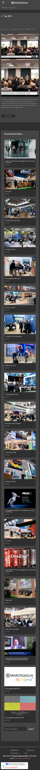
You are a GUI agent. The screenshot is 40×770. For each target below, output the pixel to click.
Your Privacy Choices (16, 764)
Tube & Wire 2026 (10, 452)
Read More (8, 116)
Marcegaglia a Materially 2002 (14, 718)
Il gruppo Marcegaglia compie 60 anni (19, 24)
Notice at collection (10, 767)
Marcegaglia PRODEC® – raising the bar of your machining (20, 511)
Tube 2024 (8, 600)
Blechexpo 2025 (10, 307)
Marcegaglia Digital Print (12, 688)
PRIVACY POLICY (14, 750)
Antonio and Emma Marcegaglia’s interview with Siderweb (20, 161)
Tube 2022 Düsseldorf (12, 629)
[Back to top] (33, 765)
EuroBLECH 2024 (10, 249)
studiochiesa (6, 29)
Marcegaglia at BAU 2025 (13, 278)
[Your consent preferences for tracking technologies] (4, 766)
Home (5, 8)
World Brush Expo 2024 (12, 220)
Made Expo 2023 (10, 481)
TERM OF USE (30, 750)
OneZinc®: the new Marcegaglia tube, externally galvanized (20, 570)
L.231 (26, 753)
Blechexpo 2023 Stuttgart (13, 423)
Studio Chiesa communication (22, 758)
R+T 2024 (8, 541)
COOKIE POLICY (14, 753)
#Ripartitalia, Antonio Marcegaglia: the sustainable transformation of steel (17, 659)
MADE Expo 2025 (10, 365)
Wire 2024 (8, 191)
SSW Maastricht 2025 (11, 394)
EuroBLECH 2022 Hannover (13, 336)
